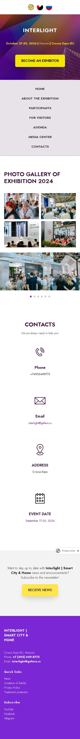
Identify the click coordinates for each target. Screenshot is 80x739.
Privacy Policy (12, 688)
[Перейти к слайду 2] (34, 296)
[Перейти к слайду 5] (45, 296)
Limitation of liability (15, 683)
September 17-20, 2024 (40, 521)
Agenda (40, 127)
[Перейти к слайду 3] (38, 296)
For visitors (40, 117)
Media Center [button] (40, 137)
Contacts (40, 146)
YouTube (8, 709)
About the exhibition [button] (40, 98)
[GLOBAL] (31, 7)
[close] (78, 550)
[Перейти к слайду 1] (31, 296)
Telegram (9, 718)
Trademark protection (16, 692)
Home (40, 89)
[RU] (49, 7)
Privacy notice (68, 551)
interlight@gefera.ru (40, 423)
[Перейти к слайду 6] (49, 296)
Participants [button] (40, 108)
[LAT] (40, 7)
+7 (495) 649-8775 (26, 657)
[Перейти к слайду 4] (42, 296)
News (7, 679)
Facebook (9, 714)
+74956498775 (40, 374)
